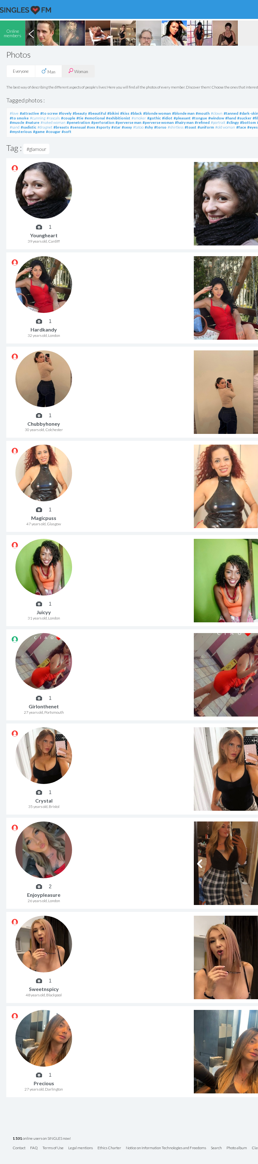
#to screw (49, 113)
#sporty (103, 127)
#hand (230, 118)
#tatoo (138, 127)
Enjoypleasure (43, 895)
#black (136, 113)
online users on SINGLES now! (42, 1139)
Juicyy (43, 612)
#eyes (252, 127)
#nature (32, 122)
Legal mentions (80, 1148)
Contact (19, 1148)
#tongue (199, 118)
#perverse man (128, 122)
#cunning (37, 118)
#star (116, 127)
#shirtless (175, 127)
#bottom (248, 122)
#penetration (78, 122)
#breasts (61, 127)
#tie (79, 118)
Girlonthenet (44, 706)
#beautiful (97, 113)
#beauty (80, 113)
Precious (44, 1083)
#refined (202, 122)
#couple (68, 118)
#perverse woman (158, 122)
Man (51, 71)
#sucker (244, 118)
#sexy (127, 127)
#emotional (95, 118)
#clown (216, 113)
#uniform (206, 127)
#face (241, 127)
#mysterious (21, 131)
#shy (149, 127)
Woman (80, 71)
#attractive (29, 113)
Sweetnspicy (44, 989)
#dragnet (44, 127)
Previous (31, 33)
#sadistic (28, 127)
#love (14, 113)
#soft (66, 131)
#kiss (124, 113)
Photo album (237, 1148)
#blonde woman (157, 113)
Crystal (44, 801)
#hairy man (184, 122)
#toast (190, 127)
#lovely (65, 113)
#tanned (231, 113)
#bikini (113, 113)
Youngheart (44, 235)
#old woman (225, 127)
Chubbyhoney (43, 424)
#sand (15, 127)
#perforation (102, 122)
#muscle (17, 122)
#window (216, 118)
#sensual (78, 127)
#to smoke (19, 118)
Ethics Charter (109, 1148)
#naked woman (53, 122)
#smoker (139, 118)
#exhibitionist (118, 118)
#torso (160, 127)
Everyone (21, 71)
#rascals (53, 118)
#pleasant (182, 118)
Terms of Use (53, 1148)
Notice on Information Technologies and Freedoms (166, 1148)
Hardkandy (44, 329)
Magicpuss (43, 518)
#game (39, 131)
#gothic (154, 118)
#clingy (233, 122)
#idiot (167, 118)
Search (216, 1148)
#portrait (218, 122)
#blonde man (183, 113)
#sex (91, 127)
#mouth (203, 113)
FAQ (34, 1148)
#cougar (53, 131)
